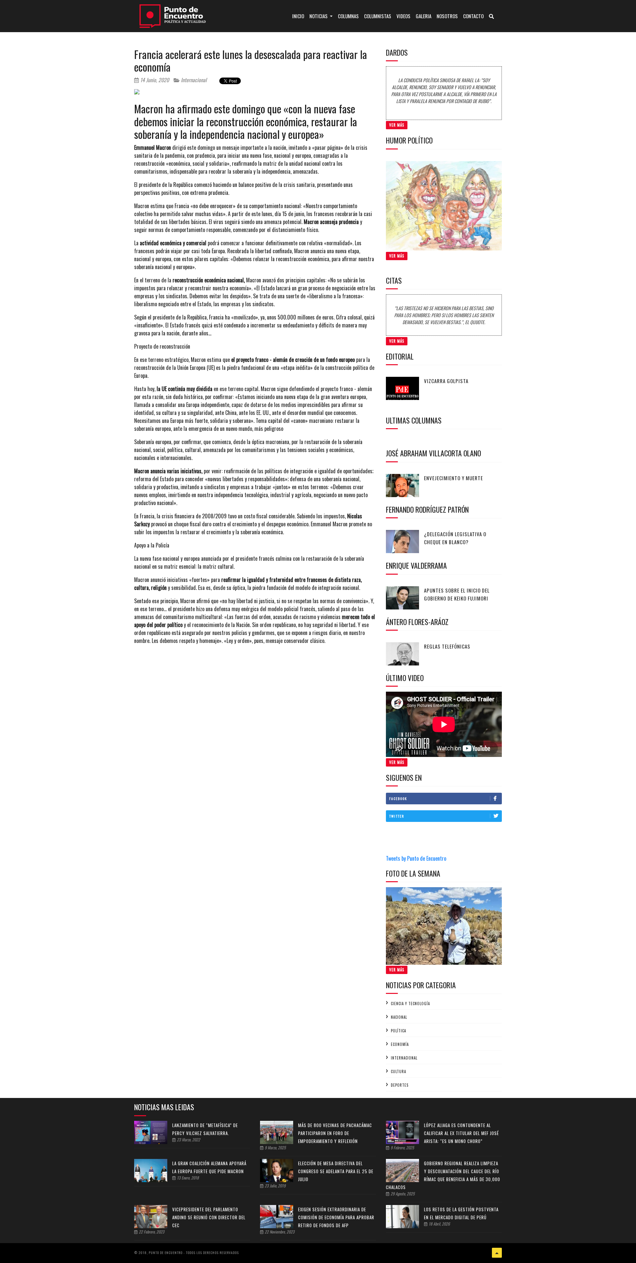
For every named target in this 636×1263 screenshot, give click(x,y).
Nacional (399, 1017)
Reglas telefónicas (447, 646)
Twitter (396, 816)
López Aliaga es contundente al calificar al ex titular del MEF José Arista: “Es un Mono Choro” (461, 1133)
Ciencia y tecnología (410, 1003)
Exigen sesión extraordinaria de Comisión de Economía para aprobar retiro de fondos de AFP (336, 1217)
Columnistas (377, 16)
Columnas (348, 16)
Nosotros (447, 16)
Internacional (193, 80)
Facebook (398, 798)
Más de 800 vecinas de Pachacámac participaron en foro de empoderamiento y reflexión (335, 1133)
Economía (400, 1044)
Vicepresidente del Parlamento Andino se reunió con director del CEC (208, 1217)
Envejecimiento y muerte (453, 478)
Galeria (423, 16)
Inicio (299, 16)
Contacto (473, 16)
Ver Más (396, 125)
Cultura (398, 1071)
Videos (403, 16)
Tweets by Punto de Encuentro (416, 858)
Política (398, 1030)
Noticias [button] (319, 16)
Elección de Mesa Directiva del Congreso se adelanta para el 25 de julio (335, 1171)
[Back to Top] (497, 1253)
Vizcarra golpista (446, 380)
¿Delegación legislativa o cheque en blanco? (455, 537)
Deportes (399, 1085)
